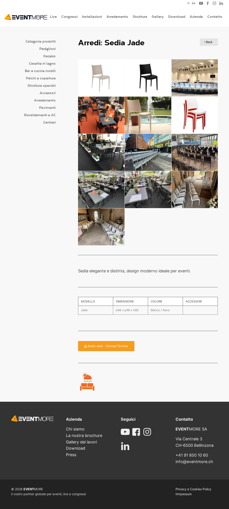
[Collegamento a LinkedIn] (221, 3)
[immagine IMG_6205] (101, 227)
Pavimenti (47, 107)
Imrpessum (184, 494)
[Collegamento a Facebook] (207, 3)
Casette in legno (42, 63)
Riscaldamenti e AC (40, 114)
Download (75, 448)
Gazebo (49, 56)
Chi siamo (75, 429)
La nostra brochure (84, 435)
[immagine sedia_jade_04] (148, 115)
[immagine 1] (148, 152)
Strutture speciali (42, 85)
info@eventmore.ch (194, 461)
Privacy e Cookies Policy (193, 489)
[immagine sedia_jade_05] (195, 115)
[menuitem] (187, 4)
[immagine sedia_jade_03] (148, 78)
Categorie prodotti (40, 41)
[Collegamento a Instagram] (214, 3)
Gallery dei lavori (81, 442)
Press (71, 454)
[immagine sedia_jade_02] (101, 78)
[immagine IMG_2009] (101, 189)
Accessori (48, 92)
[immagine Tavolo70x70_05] (101, 115)
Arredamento (45, 100)
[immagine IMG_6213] (195, 189)
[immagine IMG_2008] (148, 189)
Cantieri (49, 122)
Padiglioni (47, 48)
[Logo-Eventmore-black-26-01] (25, 16)
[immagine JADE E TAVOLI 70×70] (101, 152)
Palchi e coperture (41, 78)
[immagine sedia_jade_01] (195, 78)
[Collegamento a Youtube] (201, 3)
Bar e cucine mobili (40, 70)
